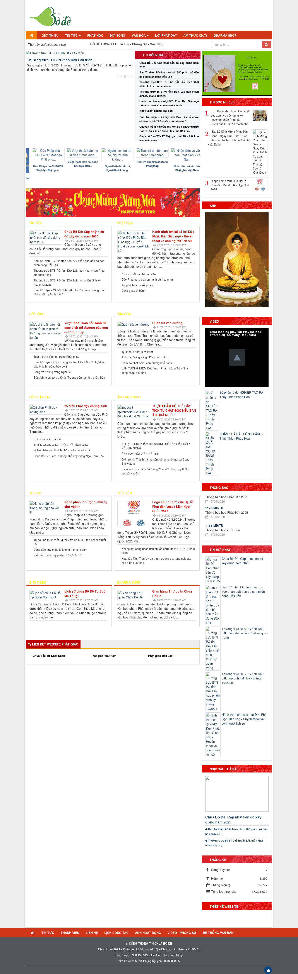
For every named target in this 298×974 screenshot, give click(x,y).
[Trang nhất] (31, 35)
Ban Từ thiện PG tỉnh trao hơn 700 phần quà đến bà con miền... (236, 831)
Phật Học (125, 222)
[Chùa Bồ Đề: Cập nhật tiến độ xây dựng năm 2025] (237, 793)
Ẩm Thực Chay (129, 397)
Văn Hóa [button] (139, 35)
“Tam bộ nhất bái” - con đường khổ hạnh (147, 363)
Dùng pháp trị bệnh (133, 290)
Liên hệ (92, 932)
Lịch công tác (116, 932)
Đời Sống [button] (117, 35)
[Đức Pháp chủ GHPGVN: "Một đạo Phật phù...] (43, 154)
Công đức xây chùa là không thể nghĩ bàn (60, 549)
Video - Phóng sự (182, 932)
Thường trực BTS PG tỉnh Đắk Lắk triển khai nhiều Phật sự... (234, 843)
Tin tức (35, 222)
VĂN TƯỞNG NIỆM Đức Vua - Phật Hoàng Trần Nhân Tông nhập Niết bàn (155, 370)
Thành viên (70, 932)
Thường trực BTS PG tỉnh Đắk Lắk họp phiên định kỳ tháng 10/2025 (67, 282)
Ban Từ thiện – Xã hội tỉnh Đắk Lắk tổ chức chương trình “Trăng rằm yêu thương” (69, 292)
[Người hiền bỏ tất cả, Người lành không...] (112, 154)
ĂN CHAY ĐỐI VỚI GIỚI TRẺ (140, 454)
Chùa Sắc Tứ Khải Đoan (49, 656)
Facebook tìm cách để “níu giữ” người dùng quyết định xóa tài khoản (156, 471)
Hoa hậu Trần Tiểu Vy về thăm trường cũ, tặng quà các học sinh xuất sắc (156, 560)
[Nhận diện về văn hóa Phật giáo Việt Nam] (182, 154)
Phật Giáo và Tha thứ (47, 439)
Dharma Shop (128, 582)
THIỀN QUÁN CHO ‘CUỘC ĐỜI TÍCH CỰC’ (61, 445)
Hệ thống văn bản (218, 932)
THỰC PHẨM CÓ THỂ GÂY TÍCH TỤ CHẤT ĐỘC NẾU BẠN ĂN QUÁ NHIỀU (174, 410)
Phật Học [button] (95, 35)
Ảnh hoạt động (148, 932)
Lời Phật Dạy (39, 397)
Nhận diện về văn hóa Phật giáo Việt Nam (182, 168)
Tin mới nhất (153, 55)
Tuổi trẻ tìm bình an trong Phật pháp (147, 164)
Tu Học (35, 493)
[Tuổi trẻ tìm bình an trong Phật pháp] (147, 152)
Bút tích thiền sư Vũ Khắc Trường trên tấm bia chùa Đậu (69, 377)
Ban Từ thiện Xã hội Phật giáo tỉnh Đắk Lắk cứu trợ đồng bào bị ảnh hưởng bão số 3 (69, 364)
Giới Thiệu (37, 582)
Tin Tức (47, 932)
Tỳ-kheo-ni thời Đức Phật (137, 352)
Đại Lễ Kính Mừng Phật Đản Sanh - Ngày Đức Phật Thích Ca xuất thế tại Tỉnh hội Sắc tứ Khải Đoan (228, 137)
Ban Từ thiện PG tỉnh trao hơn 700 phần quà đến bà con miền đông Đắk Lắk (69, 263)
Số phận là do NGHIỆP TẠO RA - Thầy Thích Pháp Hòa (242, 394)
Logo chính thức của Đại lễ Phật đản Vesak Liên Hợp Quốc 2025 (172, 506)
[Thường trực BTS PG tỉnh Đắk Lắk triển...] (80, 53)
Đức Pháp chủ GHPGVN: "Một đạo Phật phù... (43, 168)
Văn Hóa (124, 314)
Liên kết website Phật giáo (55, 644)
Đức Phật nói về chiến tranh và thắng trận (148, 279)
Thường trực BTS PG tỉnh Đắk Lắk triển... (61, 59)
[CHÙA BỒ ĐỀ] (49, 15)
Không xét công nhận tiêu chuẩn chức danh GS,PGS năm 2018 (158, 551)
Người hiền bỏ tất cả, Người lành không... (113, 168)
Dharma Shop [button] (225, 35)
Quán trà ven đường (167, 323)
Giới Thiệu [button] (50, 35)
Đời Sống (37, 314)
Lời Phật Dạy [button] (166, 35)
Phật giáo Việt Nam (103, 656)
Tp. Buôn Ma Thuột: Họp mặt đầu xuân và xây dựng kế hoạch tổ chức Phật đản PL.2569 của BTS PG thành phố (228, 117)
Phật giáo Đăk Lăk (160, 656)
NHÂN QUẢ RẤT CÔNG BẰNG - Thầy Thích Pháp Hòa (241, 436)
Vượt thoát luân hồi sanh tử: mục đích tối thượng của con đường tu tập (86, 327)
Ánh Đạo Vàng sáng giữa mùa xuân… (145, 357)
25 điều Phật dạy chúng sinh (85, 406)
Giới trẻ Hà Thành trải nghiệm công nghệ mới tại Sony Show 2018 (155, 461)
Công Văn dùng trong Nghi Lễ (52, 372)
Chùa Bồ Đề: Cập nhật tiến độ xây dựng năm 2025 (84, 233)
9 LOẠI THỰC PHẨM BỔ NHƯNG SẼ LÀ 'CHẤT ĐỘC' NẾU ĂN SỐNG (156, 446)
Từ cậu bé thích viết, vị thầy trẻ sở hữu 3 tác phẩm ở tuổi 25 (70, 542)
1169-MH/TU (214, 525)
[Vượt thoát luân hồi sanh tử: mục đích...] (78, 152)
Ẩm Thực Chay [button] (195, 35)
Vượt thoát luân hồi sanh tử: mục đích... (78, 164)
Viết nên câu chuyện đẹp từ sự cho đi (57, 555)
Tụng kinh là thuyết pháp (137, 285)
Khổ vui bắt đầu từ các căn (156, 111)
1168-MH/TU (214, 510)
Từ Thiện (124, 493)
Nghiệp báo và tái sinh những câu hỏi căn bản (62, 450)
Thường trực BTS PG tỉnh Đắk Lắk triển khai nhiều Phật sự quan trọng (69, 272)
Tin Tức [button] (72, 35)
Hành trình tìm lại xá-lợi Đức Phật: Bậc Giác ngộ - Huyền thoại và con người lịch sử (173, 236)
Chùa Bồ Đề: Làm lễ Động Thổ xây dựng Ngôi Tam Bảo (69, 456)
